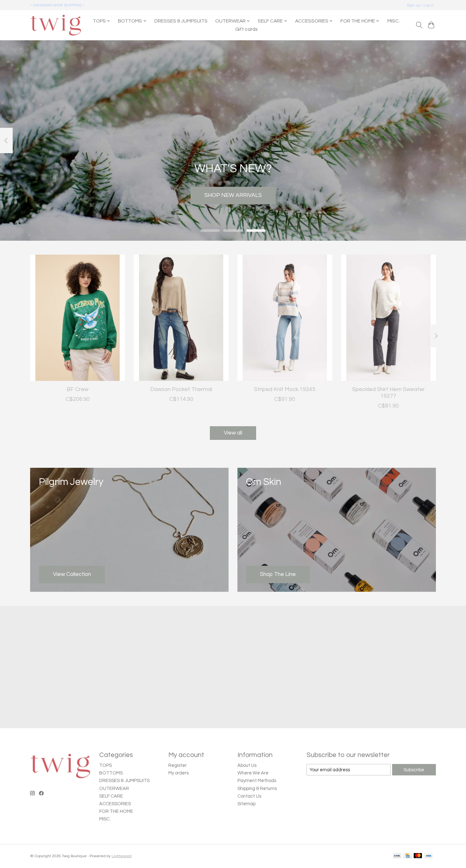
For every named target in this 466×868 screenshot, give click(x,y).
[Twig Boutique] (55, 25)
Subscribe (414, 769)
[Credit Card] (407, 856)
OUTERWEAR (114, 788)
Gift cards (246, 29)
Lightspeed (122, 856)
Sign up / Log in (420, 5)
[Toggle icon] (419, 25)
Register (177, 765)
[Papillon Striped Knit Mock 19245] (284, 318)
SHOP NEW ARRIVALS (233, 195)
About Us (246, 765)
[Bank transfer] (397, 856)
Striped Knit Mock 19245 (284, 389)
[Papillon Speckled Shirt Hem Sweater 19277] (388, 318)
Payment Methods (256, 780)
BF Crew (77, 389)
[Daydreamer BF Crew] (77, 318)
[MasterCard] (418, 856)
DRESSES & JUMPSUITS (181, 20)
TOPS (105, 765)
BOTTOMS (111, 773)
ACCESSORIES (115, 803)
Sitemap (246, 803)
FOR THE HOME (116, 811)
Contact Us (249, 796)
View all (233, 433)
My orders (178, 773)
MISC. (393, 20)
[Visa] (428, 856)
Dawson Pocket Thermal (181, 389)
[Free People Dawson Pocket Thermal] (181, 318)
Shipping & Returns (257, 788)
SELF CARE (111, 796)
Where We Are (253, 773)
